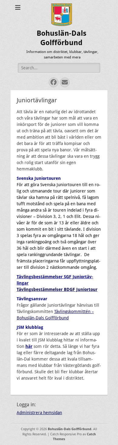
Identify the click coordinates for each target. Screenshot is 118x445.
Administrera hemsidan (39, 412)
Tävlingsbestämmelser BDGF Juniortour (57, 289)
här (28, 346)
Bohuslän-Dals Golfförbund (69, 429)
